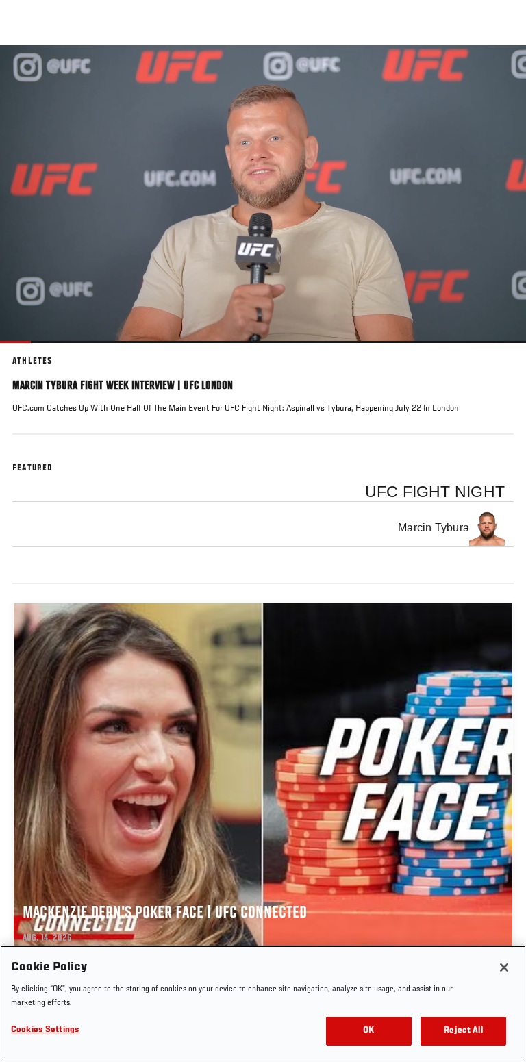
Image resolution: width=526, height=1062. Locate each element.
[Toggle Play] (29, 351)
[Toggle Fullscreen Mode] (498, 351)
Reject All (463, 1030)
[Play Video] (263, 194)
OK (368, 1030)
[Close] (504, 967)
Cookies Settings (45, 1030)
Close (501, 71)
